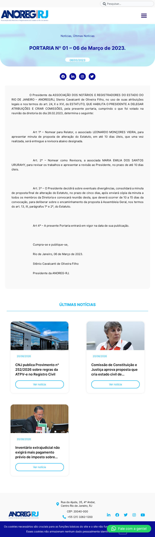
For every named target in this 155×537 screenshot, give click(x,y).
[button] (144, 15)
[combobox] (127, 3)
